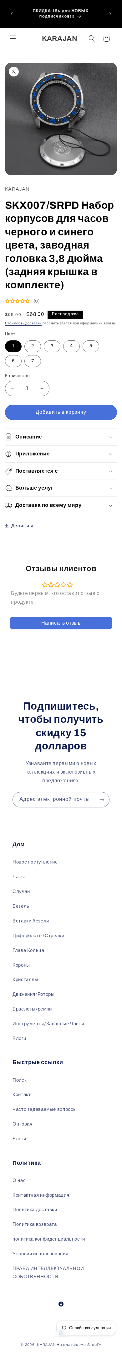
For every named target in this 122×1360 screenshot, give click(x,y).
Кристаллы (25, 979)
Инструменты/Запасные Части (48, 1023)
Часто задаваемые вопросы (45, 1109)
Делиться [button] (22, 525)
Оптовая (22, 1124)
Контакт (22, 1094)
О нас (19, 1180)
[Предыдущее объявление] (12, 14)
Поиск (20, 1080)
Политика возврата (35, 1224)
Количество (17, 376)
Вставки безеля (31, 921)
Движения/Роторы (33, 994)
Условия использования (40, 1254)
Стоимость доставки (23, 323)
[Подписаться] (102, 799)
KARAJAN (46, 1345)
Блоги (19, 1038)
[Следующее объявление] (110, 14)
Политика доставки (35, 1209)
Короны (21, 965)
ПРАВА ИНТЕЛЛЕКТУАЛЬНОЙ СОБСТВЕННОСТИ (48, 1272)
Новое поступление (35, 862)
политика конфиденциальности (49, 1239)
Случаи (21, 891)
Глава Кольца (28, 950)
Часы (19, 876)
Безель (21, 906)
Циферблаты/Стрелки (38, 935)
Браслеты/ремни (32, 1009)
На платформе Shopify (79, 1345)
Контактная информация (41, 1195)
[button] (13, 38)
